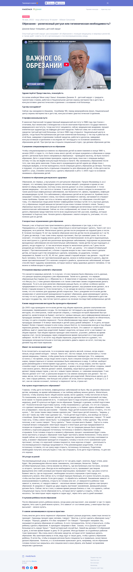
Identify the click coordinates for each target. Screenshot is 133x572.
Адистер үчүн (106, 9)
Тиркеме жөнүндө (92, 9)
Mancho (34, 561)
